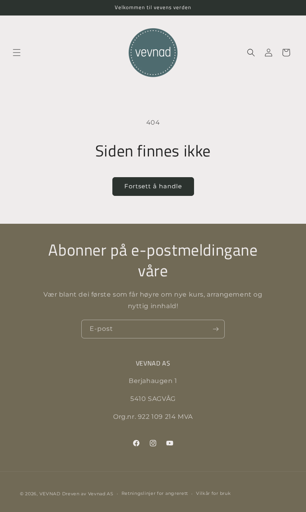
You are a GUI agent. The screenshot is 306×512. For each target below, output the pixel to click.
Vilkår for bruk (213, 493)
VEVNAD (50, 493)
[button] (17, 52)
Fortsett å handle (153, 186)
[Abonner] (215, 329)
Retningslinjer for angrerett (155, 493)
